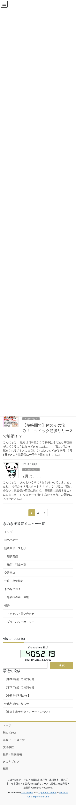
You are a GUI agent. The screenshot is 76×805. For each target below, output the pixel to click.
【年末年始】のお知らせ (19, 679)
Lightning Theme (48, 792)
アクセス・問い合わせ (20, 613)
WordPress (27, 792)
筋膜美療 (12, 556)
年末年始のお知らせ (16, 703)
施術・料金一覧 (16, 564)
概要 (7, 605)
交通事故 (9, 572)
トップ (8, 531)
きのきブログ (31, 419)
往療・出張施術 (13, 580)
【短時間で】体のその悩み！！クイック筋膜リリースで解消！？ (38, 430)
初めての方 (11, 540)
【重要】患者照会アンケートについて (27, 711)
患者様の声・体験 (18, 597)
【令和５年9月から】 (17, 695)
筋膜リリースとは (15, 548)
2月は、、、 (33, 476)
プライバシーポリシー (20, 621)
